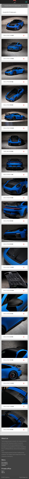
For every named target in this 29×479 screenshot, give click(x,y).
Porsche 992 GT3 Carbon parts (12, 5)
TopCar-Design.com (23, 477)
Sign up (3, 472)
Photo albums (4, 462)
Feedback (3, 465)
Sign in (2, 471)
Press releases (4, 463)
